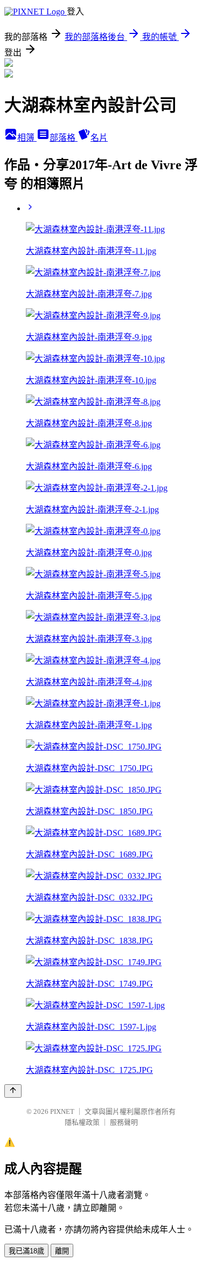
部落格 (64, 137)
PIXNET (62, 1111)
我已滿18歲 (26, 1251)
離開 (62, 1251)
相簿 (27, 137)
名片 (99, 137)
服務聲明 (124, 1122)
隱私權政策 (82, 1122)
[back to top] (13, 1091)
